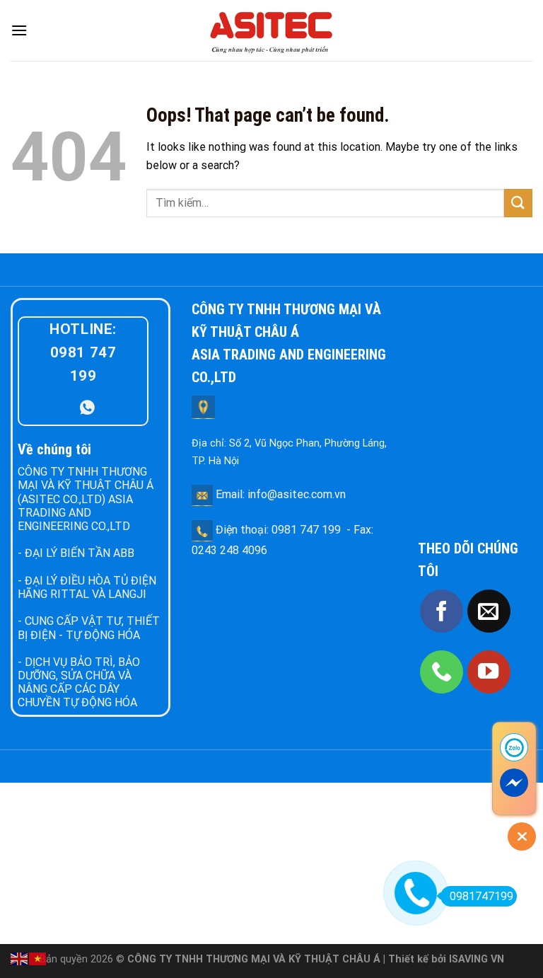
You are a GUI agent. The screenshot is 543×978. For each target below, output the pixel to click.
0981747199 (481, 896)
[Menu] (19, 30)
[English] (20, 958)
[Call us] (441, 672)
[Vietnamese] (38, 958)
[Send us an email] (488, 611)
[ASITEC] (271, 30)
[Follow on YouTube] (488, 672)
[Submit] (518, 203)
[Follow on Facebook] (441, 611)
